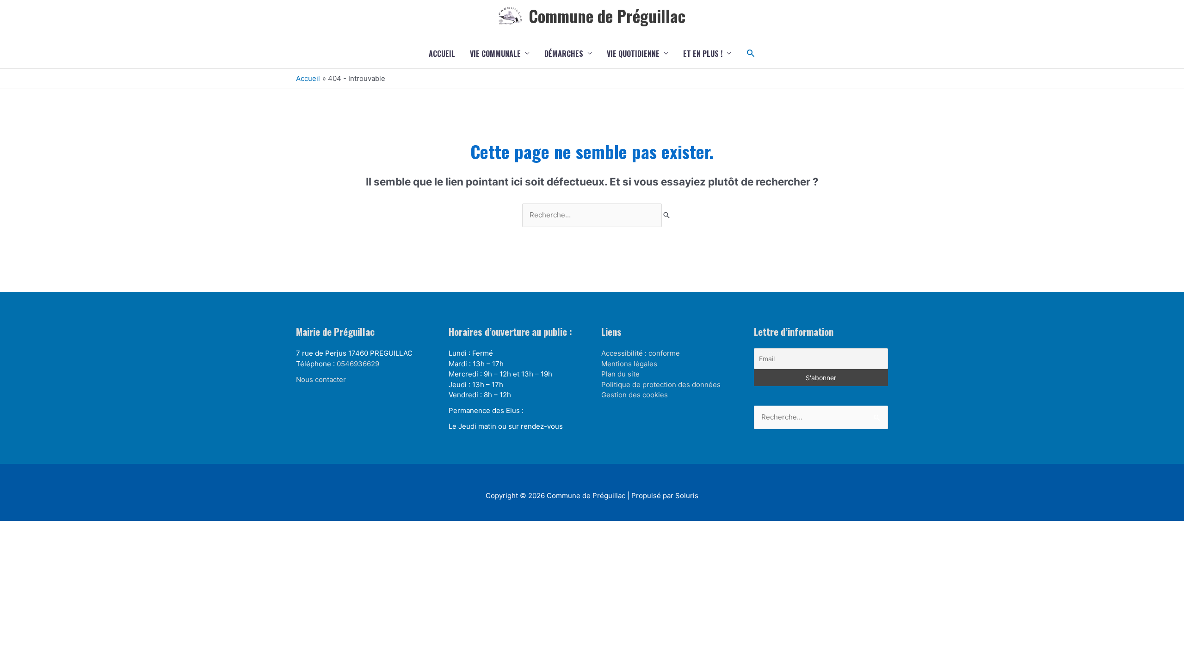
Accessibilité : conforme (640, 353)
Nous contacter (321, 379)
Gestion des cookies (634, 394)
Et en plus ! (702, 53)
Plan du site (620, 374)
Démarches (563, 53)
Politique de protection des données (661, 384)
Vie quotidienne (633, 53)
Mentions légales (629, 363)
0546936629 (358, 363)
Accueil (442, 53)
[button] (751, 53)
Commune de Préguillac (607, 16)
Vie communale (495, 53)
